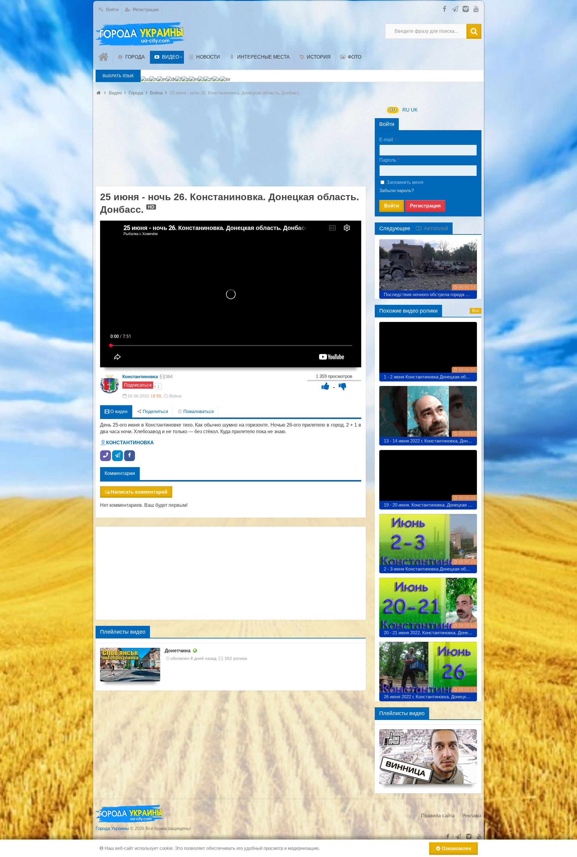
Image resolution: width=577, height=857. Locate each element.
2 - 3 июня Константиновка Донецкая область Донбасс (430, 568)
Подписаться (137, 384)
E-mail (386, 139)
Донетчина (178, 650)
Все (475, 310)
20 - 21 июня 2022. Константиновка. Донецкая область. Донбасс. (430, 632)
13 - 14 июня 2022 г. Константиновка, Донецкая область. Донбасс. (430, 440)
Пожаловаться (198, 411)
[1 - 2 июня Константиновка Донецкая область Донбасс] (428, 349)
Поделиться (155, 411)
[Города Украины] (141, 34)
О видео (118, 411)
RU (392, 109)
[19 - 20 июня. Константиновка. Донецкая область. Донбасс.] (428, 477)
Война (175, 395)
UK (414, 109)
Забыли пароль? (396, 190)
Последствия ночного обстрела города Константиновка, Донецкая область (430, 294)
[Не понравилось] (342, 386)
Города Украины (112, 828)
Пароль (387, 160)
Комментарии (120, 473)
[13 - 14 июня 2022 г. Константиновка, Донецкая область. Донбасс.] (428, 413)
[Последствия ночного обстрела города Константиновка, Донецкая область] (428, 266)
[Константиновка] (109, 383)
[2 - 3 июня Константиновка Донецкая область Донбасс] (428, 541)
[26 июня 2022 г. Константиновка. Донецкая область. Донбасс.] (428, 669)
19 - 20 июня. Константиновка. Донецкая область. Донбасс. (430, 504)
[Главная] (104, 57)
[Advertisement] (231, 144)
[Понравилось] (325, 386)
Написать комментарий (139, 491)
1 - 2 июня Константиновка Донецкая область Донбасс (430, 376)
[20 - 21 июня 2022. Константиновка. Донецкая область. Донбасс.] (428, 605)
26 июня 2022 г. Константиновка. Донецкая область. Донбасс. (430, 696)
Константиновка (140, 376)
